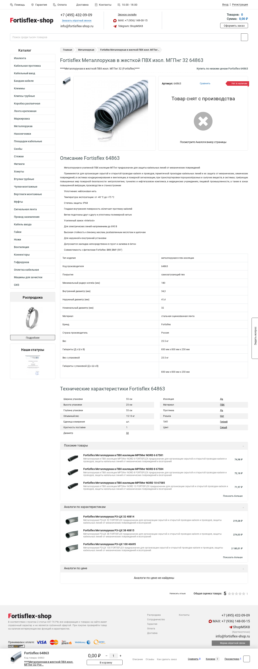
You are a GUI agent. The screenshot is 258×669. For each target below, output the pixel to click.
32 (127, 433)
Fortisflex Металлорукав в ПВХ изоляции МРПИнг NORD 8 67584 (123, 468)
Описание (137, 659)
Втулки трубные (24, 179)
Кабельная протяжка (27, 65)
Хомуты (19, 171)
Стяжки (19, 156)
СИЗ (16, 284)
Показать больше (233, 496)
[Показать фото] (65, 81)
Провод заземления (26, 216)
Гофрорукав (21, 262)
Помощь (19, 4)
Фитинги (19, 163)
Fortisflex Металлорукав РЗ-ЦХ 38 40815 (108, 530)
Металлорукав (23, 126)
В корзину (105, 662)
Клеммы (19, 88)
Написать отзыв (177, 593)
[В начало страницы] (246, 659)
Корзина (210, 659)
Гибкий (224, 421)
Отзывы (150, 659)
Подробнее (32, 337)
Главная (67, 50)
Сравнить (193, 659)
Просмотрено (232, 659)
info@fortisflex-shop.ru (232, 636)
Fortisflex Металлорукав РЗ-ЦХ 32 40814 (108, 516)
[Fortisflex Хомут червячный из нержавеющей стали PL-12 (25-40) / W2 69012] (32, 318)
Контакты (105, 4)
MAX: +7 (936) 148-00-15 (132, 20)
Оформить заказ (234, 25)
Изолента (20, 58)
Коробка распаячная (27, 103)
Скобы (18, 148)
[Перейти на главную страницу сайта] (31, 20)
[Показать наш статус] (32, 365)
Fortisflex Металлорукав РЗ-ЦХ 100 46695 (109, 544)
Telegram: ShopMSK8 (130, 26)
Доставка (82, 4)
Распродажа (154, 615)
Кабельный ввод (24, 73)
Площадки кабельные (28, 141)
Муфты (18, 201)
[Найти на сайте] (244, 37)
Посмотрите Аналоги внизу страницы (203, 142)
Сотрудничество (156, 619)
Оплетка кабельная (26, 269)
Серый (223, 427)
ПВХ (222, 404)
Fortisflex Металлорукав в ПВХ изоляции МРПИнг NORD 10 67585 (124, 482)
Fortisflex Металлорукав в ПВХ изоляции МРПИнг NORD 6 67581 (123, 455)
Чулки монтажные (25, 186)
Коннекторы (22, 254)
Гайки (17, 231)
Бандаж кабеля (24, 80)
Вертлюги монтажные (28, 194)
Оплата (62, 4)
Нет (222, 416)
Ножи (17, 239)
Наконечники (22, 133)
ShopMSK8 (241, 627)
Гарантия (41, 4)
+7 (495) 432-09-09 (75, 15)
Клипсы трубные (24, 95)
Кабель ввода (23, 224)
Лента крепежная (25, 111)
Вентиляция (21, 247)
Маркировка (22, 118)
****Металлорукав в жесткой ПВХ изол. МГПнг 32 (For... (48, 663)
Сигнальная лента (25, 209)
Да (221, 399)
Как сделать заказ (167, 659)
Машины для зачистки (28, 277)
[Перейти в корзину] (223, 17)
